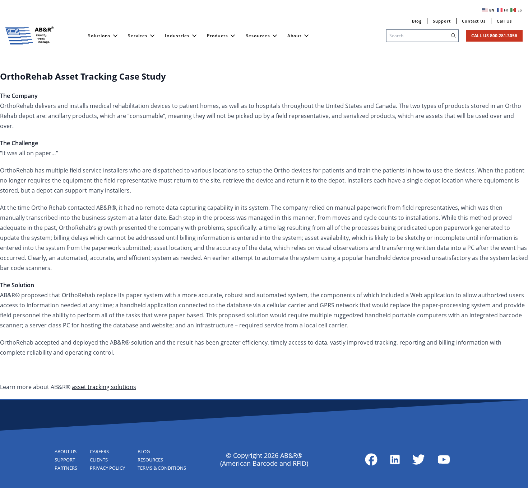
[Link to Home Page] (29, 35)
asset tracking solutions (104, 387)
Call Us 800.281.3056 (494, 36)
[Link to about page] (371, 459)
